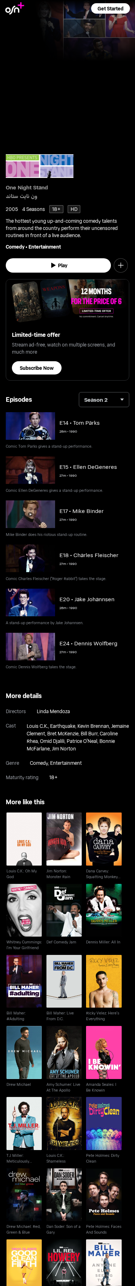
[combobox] (104, 399)
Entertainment (44, 246)
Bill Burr (89, 733)
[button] (110, 8)
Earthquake (62, 725)
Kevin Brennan (93, 725)
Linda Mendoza (53, 711)
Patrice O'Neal (82, 741)
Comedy (15, 246)
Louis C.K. (37, 725)
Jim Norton (64, 748)
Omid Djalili (52, 741)
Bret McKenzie (62, 733)
